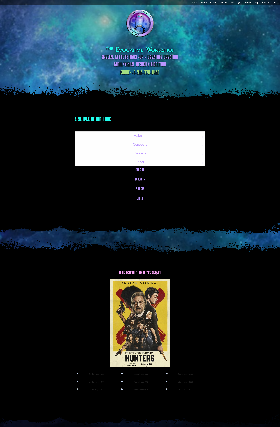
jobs (239, 3)
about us (194, 3)
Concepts (140, 144)
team (233, 3)
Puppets (140, 152)
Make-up (140, 135)
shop (256, 3)
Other (140, 161)
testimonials (224, 3)
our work (204, 3)
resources (265, 3)
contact (274, 3)
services (213, 3)
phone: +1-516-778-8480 (140, 72)
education (248, 3)
